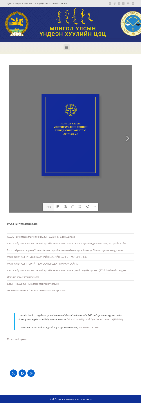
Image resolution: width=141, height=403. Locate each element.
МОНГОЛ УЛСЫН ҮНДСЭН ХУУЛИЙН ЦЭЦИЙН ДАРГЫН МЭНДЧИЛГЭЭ (47, 256)
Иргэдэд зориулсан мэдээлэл (23, 277)
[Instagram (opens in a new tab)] (119, 3)
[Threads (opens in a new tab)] (114, 3)
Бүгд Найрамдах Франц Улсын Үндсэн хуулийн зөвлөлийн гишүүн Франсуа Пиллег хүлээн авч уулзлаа (65, 250)
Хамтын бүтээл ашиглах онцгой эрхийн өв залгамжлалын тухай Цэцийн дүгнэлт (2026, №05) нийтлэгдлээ (66, 270)
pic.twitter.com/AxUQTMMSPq (107, 319)
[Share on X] (13, 373)
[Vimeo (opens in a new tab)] (132, 3)
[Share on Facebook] (22, 373)
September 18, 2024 (89, 327)
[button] (67, 47)
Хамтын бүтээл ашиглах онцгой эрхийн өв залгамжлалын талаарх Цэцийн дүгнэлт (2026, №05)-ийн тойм (66, 243)
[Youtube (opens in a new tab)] (128, 3)
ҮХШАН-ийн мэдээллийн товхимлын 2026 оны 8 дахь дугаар (41, 236)
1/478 (48, 206)
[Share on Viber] (31, 373)
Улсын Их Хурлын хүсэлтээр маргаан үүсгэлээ (33, 283)
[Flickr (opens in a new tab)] (123, 3)
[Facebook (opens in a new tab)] (110, 3)
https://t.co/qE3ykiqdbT (79, 319)
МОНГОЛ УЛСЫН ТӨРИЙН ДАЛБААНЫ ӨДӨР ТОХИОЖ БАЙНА (42, 263)
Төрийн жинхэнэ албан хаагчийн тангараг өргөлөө (36, 290)
